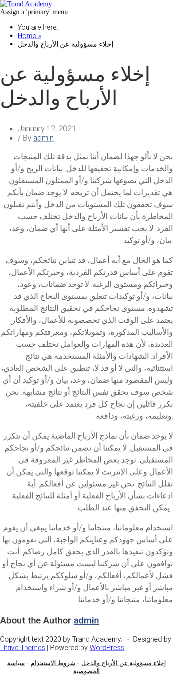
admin (43, 137)
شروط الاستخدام (53, 662)
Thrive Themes (22, 647)
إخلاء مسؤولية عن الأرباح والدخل (123, 662)
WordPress (107, 647)
